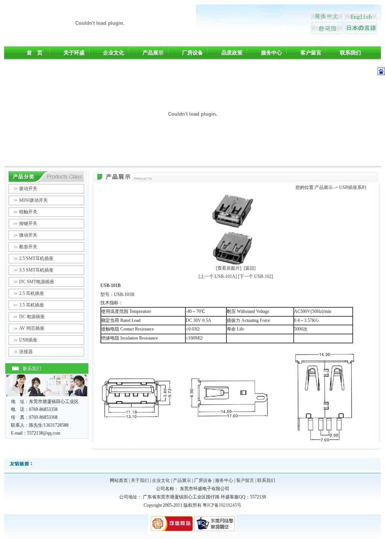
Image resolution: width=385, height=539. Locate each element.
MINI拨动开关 (33, 200)
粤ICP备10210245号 (222, 505)
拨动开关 (28, 188)
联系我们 (350, 53)
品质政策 (232, 53)
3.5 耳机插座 (31, 305)
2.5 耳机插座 (31, 293)
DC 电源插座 (32, 316)
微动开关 (28, 235)
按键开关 (28, 223)
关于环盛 (74, 53)
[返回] (250, 268)
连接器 (26, 351)
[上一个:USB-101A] (218, 276)
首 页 (34, 53)
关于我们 (140, 480)
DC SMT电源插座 (36, 281)
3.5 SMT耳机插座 (36, 270)
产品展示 (153, 53)
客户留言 (310, 53)
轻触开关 (28, 211)
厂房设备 (192, 53)
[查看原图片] (228, 268)
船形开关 (28, 246)
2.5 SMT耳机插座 (36, 258)
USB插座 (28, 340)
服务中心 (271, 53)
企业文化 (113, 53)
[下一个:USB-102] (255, 276)
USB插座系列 (352, 187)
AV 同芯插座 (31, 328)
